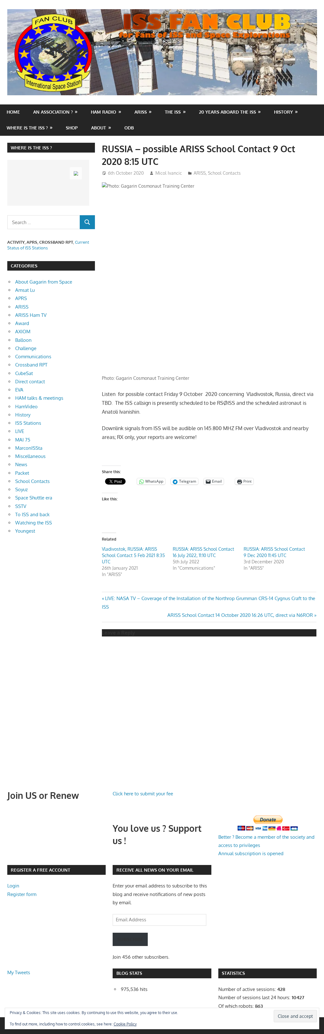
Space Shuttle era (33, 498)
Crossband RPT (31, 365)
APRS (21, 298)
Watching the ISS (33, 523)
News (21, 464)
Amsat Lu (25, 290)
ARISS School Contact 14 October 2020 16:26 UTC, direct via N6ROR (240, 615)
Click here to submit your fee (143, 794)
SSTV (20, 506)
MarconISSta (28, 448)
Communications (33, 357)
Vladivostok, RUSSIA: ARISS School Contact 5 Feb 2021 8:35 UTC (133, 555)
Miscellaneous (30, 456)
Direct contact (30, 382)
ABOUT (98, 127)
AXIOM (22, 332)
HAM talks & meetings (39, 398)
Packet (22, 473)
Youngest (25, 531)
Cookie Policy (125, 1024)
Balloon (23, 340)
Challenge (25, 348)
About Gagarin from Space (43, 282)
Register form (21, 894)
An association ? (53, 112)
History (283, 112)
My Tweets (18, 972)
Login (13, 886)
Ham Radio (103, 112)
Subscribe (130, 939)
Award (22, 323)
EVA (19, 390)
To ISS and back (32, 514)
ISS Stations (28, 423)
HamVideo (26, 407)
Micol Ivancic (168, 173)
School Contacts (224, 173)
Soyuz (21, 489)
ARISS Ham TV (31, 315)
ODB (129, 127)
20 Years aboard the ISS (227, 112)
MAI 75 (22, 440)
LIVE (19, 431)
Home (13, 112)
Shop (72, 127)
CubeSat (24, 373)
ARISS (200, 173)
